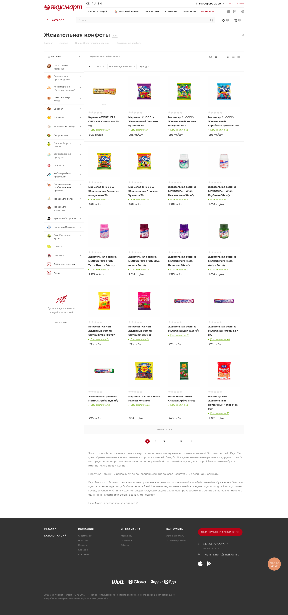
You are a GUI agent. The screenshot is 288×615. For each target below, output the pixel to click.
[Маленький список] (210, 56)
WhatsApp (228, 11)
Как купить (174, 529)
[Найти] (211, 20)
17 (181, 441)
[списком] (233, 56)
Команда (83, 545)
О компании (85, 535)
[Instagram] (234, 11)
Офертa (125, 545)
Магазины (126, 535)
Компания (86, 529)
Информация (130, 529)
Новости (83, 540)
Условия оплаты (175, 535)
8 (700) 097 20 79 (210, 3)
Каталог (50, 529)
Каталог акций (55, 535)
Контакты (83, 554)
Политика (126, 540)
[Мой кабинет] (242, 12)
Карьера (83, 549)
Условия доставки (176, 540)
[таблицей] (238, 56)
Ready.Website (100, 598)
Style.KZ (85, 598)
